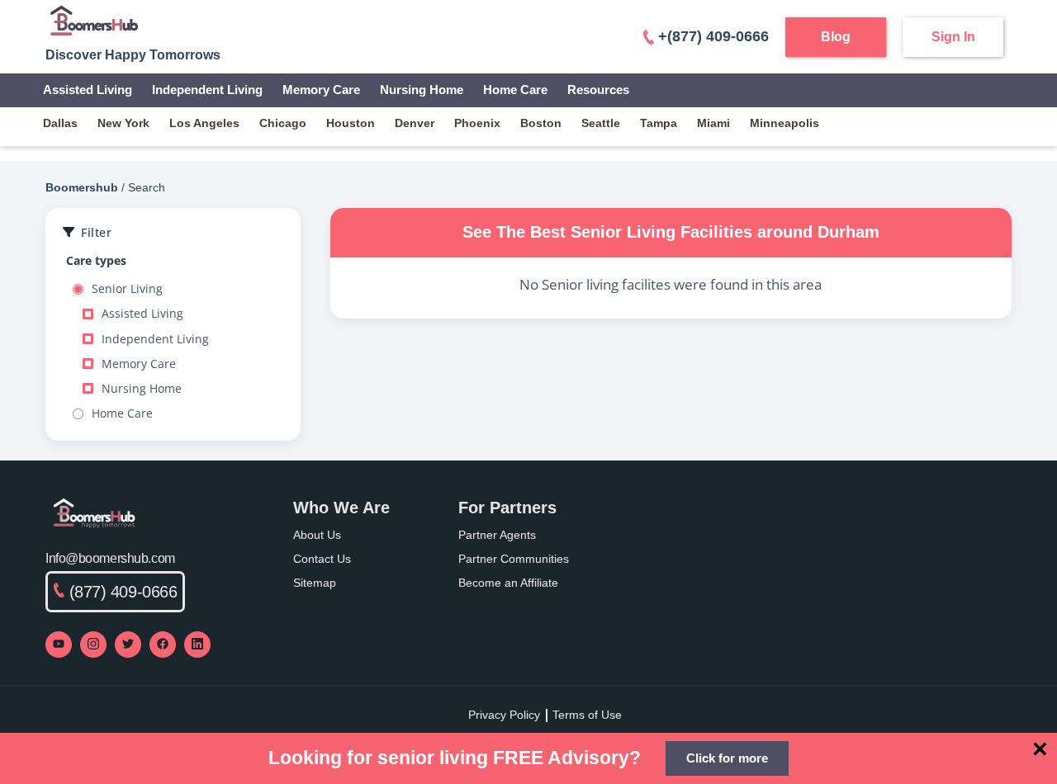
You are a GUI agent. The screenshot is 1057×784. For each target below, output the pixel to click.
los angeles (204, 123)
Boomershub (81, 187)
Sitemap (314, 582)
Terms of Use (587, 714)
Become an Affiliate (508, 582)
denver (414, 123)
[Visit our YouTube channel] (58, 644)
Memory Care (321, 90)
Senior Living (127, 289)
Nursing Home (421, 90)
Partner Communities (513, 558)
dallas (60, 123)
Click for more (727, 758)
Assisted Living (87, 90)
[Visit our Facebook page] (162, 644)
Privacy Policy (504, 714)
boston (541, 123)
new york (123, 123)
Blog (836, 37)
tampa (658, 123)
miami (713, 123)
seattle (600, 123)
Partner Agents (497, 534)
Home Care (515, 90)
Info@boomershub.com (110, 558)
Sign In (953, 37)
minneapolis (784, 123)
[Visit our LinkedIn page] (197, 644)
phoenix (477, 123)
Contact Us (322, 558)
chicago (282, 123)
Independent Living (207, 90)
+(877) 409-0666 (713, 36)
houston (350, 123)
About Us (317, 534)
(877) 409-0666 (123, 592)
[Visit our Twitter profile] (128, 644)
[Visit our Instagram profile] (93, 644)
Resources (598, 90)
